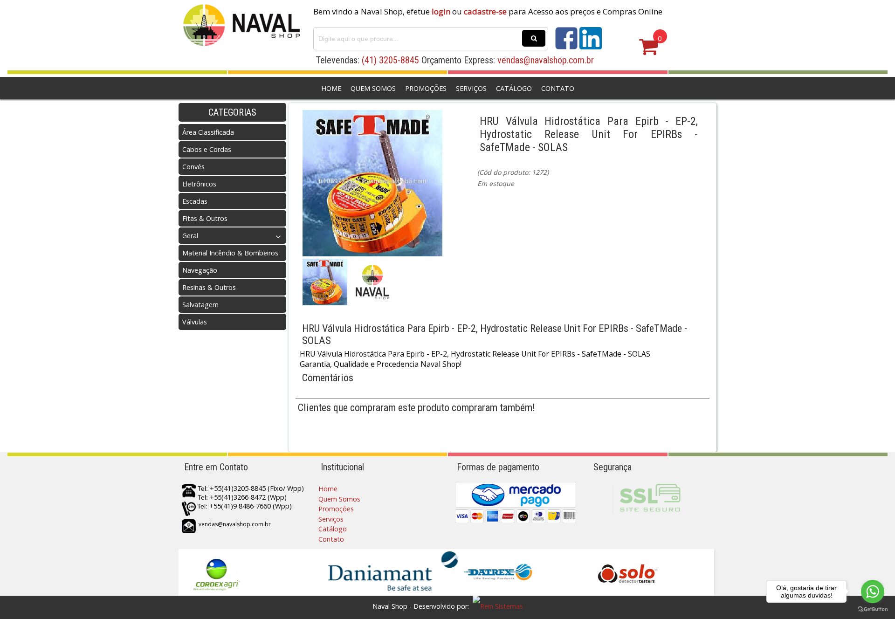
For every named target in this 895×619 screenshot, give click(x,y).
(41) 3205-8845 (390, 60)
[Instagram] (590, 46)
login (441, 11)
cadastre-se (485, 11)
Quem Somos (373, 88)
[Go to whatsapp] (872, 591)
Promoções (426, 88)
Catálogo (514, 88)
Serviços (471, 88)
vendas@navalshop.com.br (545, 60)
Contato (557, 88)
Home (331, 88)
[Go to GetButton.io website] (873, 609)
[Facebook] (566, 46)
